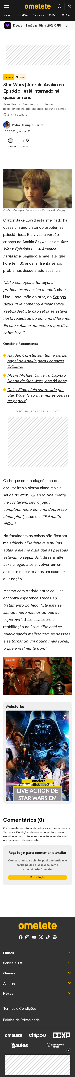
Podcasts (38, 15)
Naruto (8, 15)
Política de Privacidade (21, 1020)
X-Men (53, 15)
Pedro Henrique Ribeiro (27, 125)
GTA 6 (66, 15)
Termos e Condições (19, 1008)
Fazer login (37, 877)
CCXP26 (22, 15)
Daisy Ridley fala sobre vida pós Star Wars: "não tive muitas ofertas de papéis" (38, 395)
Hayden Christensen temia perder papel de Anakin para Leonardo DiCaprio (37, 361)
